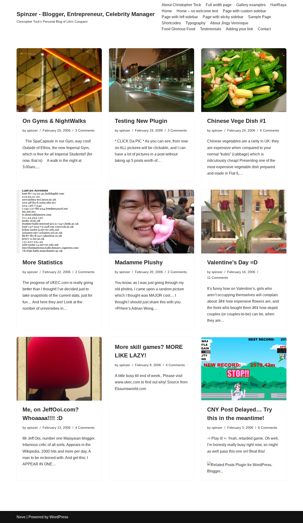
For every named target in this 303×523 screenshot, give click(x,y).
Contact (264, 29)
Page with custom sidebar (244, 11)
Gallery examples (251, 5)
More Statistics (42, 262)
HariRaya (278, 5)
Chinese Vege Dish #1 (236, 121)
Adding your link (239, 29)
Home (167, 11)
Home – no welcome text (197, 11)
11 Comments (217, 277)
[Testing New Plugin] (151, 80)
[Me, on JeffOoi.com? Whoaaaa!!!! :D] (59, 369)
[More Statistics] (59, 221)
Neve (21, 517)
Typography (195, 23)
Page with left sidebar (180, 17)
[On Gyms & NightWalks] (59, 80)
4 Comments (84, 427)
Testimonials (210, 29)
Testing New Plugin (141, 121)
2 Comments (84, 272)
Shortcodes (171, 23)
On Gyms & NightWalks (54, 121)
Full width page (219, 5)
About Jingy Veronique (229, 23)
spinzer (32, 130)
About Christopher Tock (181, 5)
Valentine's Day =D (232, 262)
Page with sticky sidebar (223, 17)
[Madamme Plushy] (151, 221)
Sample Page (259, 17)
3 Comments (84, 130)
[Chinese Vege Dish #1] (243, 80)
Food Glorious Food (178, 29)
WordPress (58, 517)
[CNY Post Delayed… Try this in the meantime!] (243, 369)
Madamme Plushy (139, 262)
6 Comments (269, 130)
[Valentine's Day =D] (243, 221)
